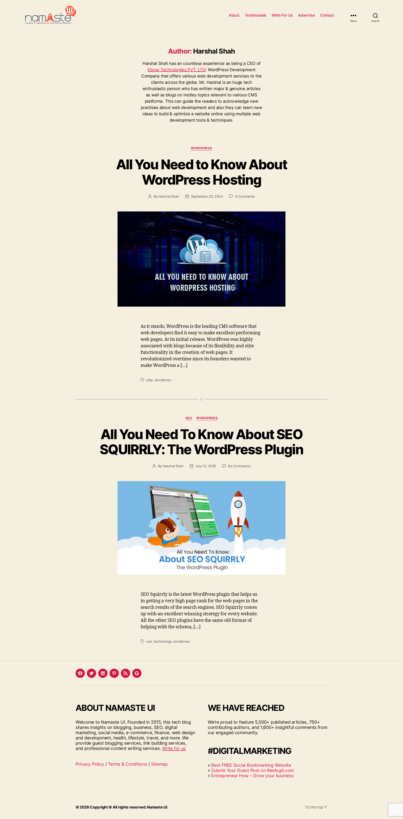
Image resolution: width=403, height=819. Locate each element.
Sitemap (159, 764)
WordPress (201, 148)
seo (149, 641)
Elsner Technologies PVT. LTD (176, 69)
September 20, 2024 (207, 196)
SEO (188, 418)
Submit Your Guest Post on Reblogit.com (252, 770)
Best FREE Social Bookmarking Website (251, 765)
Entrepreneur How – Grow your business (252, 775)
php (150, 380)
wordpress (162, 380)
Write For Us (282, 15)
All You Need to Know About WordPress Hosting (201, 172)
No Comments (239, 466)
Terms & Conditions (127, 764)
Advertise (306, 15)
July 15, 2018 (205, 466)
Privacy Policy (90, 764)
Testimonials (255, 15)
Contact (327, 15)
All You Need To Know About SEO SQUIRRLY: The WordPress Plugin (201, 442)
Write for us (174, 748)
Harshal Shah (168, 196)
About (234, 15)
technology (162, 641)
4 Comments (245, 196)
